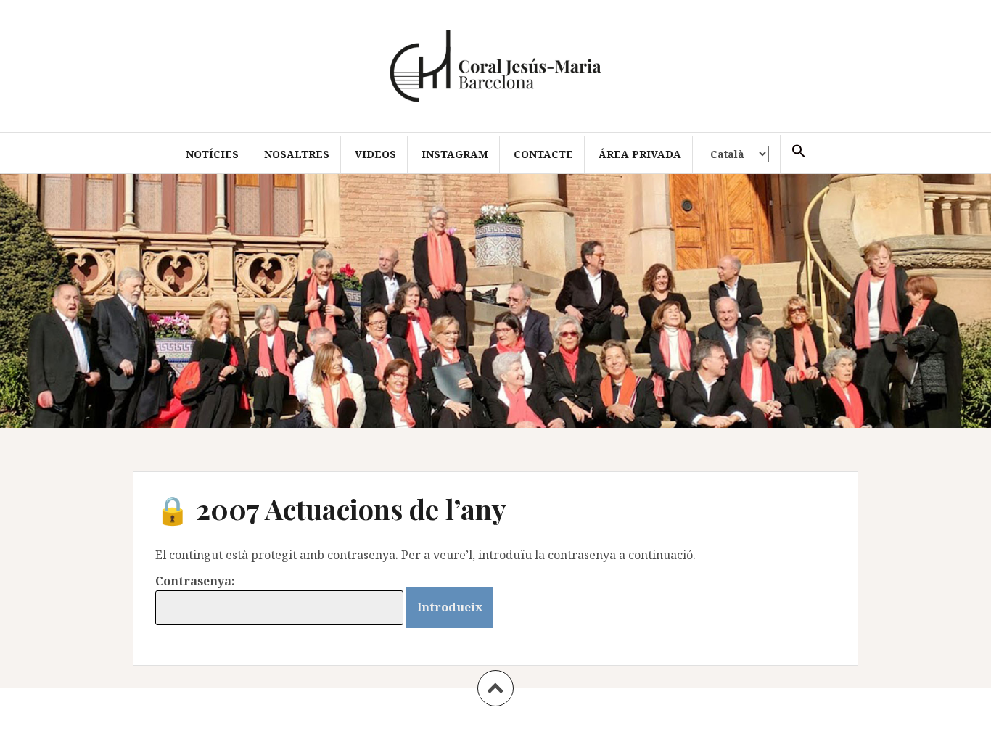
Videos (375, 154)
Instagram (455, 154)
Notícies (212, 154)
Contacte (543, 154)
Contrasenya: (195, 581)
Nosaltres (296, 154)
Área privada (640, 154)
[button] (798, 152)
